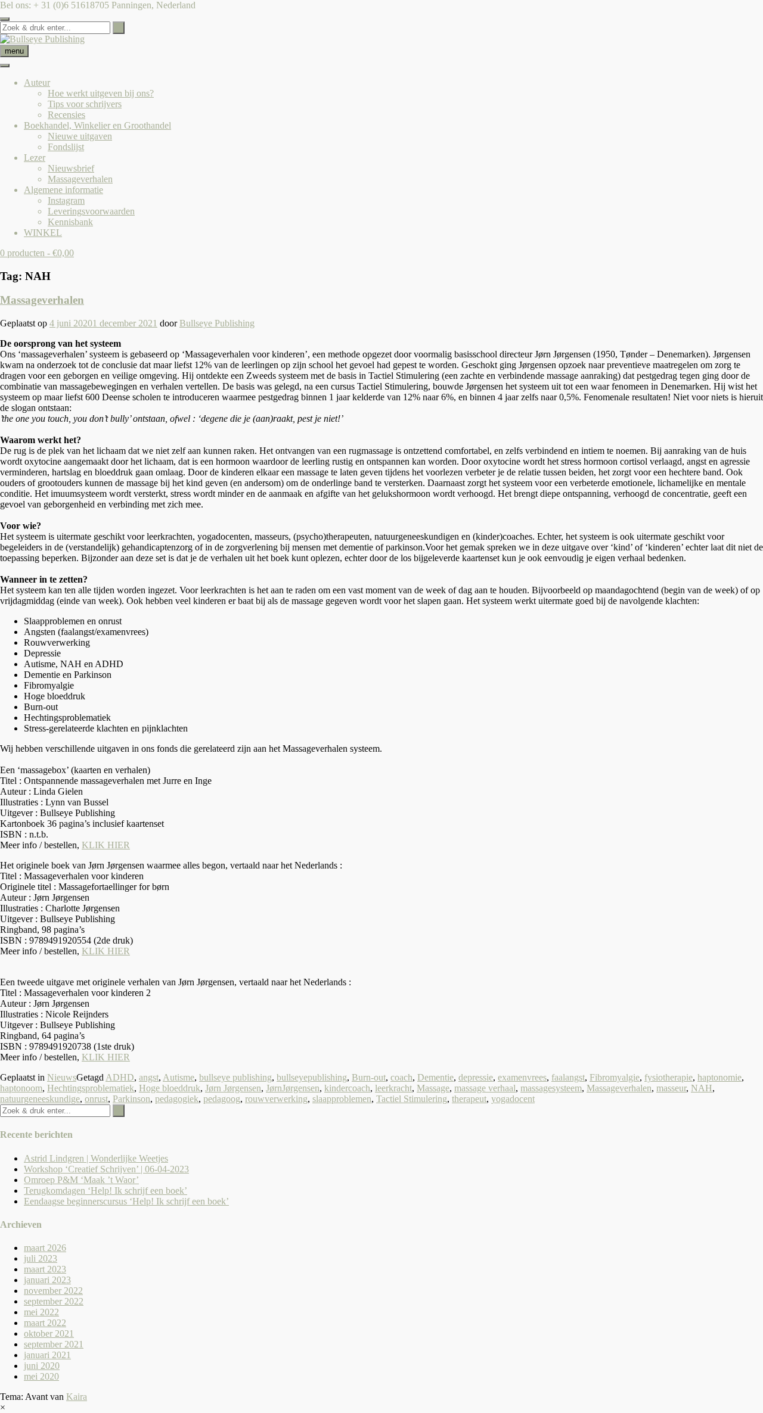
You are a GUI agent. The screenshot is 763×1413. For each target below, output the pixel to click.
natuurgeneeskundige (40, 1099)
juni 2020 (42, 1366)
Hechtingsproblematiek (90, 1088)
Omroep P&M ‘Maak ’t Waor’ (81, 1180)
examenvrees (522, 1077)
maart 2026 (45, 1248)
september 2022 (53, 1301)
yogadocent (513, 1099)
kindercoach (347, 1088)
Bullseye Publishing (217, 323)
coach (401, 1077)
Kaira (76, 1397)
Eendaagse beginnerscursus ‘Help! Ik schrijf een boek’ (126, 1201)
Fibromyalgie (615, 1077)
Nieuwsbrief (71, 168)
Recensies (66, 115)
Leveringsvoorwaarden (91, 211)
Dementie (435, 1077)
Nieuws (61, 1077)
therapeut (469, 1099)
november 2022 (53, 1291)
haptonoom (21, 1088)
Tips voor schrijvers (85, 104)
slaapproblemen (341, 1099)
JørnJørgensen (293, 1088)
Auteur (37, 82)
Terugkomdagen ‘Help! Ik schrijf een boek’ (105, 1190)
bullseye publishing (235, 1077)
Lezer (34, 157)
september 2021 (53, 1344)
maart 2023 (45, 1269)
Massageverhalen (80, 179)
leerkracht (393, 1088)
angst (149, 1077)
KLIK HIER (106, 845)
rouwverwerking (276, 1099)
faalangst (568, 1077)
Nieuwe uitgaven (80, 136)
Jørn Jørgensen (233, 1088)
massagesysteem (551, 1088)
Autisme (178, 1077)
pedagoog (221, 1099)
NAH (701, 1088)
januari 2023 (47, 1280)
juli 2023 (40, 1258)
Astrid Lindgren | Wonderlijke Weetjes (96, 1158)
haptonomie (719, 1077)
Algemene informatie (63, 190)
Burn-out (369, 1077)
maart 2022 (45, 1323)
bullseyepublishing (312, 1077)
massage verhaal (485, 1088)
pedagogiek (176, 1099)
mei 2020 (41, 1376)
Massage (433, 1088)
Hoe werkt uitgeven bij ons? (101, 93)
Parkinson (131, 1099)
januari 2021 (47, 1355)
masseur (671, 1088)
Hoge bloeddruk (169, 1088)
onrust (96, 1099)
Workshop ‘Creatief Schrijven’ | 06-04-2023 (106, 1169)
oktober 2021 (49, 1333)
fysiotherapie (668, 1077)
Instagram (66, 200)
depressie (475, 1077)
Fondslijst (66, 147)
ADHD (120, 1077)
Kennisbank (70, 222)
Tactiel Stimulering (411, 1099)
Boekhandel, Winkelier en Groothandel (97, 125)
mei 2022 (41, 1312)
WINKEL (43, 233)
